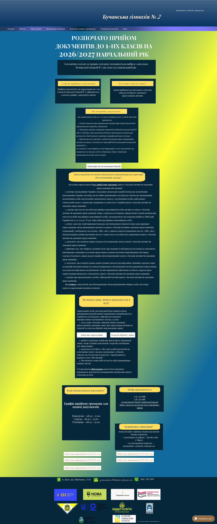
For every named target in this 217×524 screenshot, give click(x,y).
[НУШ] (94, 494)
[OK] (67, 509)
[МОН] (66, 494)
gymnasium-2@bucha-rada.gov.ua (190, 10)
